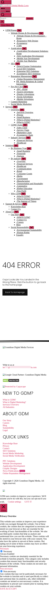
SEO (13, 63)
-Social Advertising (24, 97)
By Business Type (19, 148)
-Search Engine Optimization (28, 66)
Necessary (7, 551)
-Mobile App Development (27, 58)
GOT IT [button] (28, 502)
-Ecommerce (21, 43)
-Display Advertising (25, 94)
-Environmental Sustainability (29, 230)
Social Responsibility (20, 227)
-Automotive (21, 186)
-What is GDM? (23, 122)
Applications (16, 48)
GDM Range (11, 30)
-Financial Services (24, 140)
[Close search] (2, 21)
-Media (19, 176)
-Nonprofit (20, 153)
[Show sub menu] (19, 30)
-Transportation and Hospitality (29, 183)
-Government (22, 178)
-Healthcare (21, 143)
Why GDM (16, 193)
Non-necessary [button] (6, 569)
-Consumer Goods (24, 174)
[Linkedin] (13, 354)
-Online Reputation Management (30, 79)
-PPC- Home (21, 89)
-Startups (20, 156)
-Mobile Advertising (25, 99)
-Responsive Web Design (27, 41)
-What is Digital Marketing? (28, 120)
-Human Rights (23, 232)
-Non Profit (21, 191)
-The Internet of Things (26, 201)
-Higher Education (24, 188)
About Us (9, 212)
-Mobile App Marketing (26, 61)
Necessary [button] (4, 548)
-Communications (24, 169)
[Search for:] (13, 18)
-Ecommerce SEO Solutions (28, 74)
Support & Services (13, 204)
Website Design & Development (25, 33)
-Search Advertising (24, 92)
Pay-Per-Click (17, 86)
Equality (20, 235)
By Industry (16, 158)
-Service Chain (22, 130)
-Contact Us (21, 220)
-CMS (19, 46)
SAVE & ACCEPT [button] (8, 589)
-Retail (19, 171)
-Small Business (23, 117)
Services (9, 107)
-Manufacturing (23, 181)
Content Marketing (19, 102)
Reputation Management (21, 76)
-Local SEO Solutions (25, 69)
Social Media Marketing (21, 104)
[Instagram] (20, 354)
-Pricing (19, 115)
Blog (18, 225)
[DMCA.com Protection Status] (11, 381)
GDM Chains (17, 125)
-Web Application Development (30, 56)
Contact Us (16, 209)
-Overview (21, 161)
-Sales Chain (21, 127)
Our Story (15, 214)
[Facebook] (6, 354)
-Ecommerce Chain (24, 135)
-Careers (20, 222)
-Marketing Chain (24, 132)
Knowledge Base (18, 206)
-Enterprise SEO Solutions (27, 71)
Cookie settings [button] (14, 502)
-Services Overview (24, 112)
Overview (15, 109)
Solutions (9, 145)
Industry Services (18, 137)
